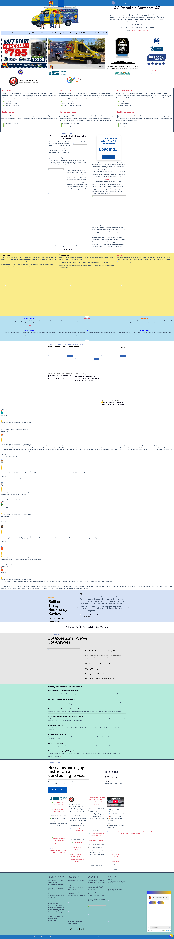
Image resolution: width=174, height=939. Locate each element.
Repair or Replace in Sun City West (76, 887)
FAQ (109, 885)
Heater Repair (7, 112)
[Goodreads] (83, 928)
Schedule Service (108, 157)
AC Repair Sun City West (74, 889)
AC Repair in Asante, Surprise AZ (56, 880)
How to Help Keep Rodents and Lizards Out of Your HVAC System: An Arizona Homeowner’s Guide (87, 378)
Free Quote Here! (117, 3)
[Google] (79, 928)
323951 (138, 30)
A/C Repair (6, 90)
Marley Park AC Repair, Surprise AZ (96, 880)
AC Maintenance (144, 330)
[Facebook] (69, 928)
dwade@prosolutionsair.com (112, 778)
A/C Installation (66, 90)
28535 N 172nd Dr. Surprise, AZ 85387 (113, 783)
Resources (110, 879)
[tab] (105, 650)
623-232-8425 (67, 249)
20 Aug (69, 355)
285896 (134, 30)
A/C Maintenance (124, 90)
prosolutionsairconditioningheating (64, 373)
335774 (142, 30)
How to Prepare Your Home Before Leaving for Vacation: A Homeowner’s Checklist (59, 377)
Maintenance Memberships (114, 895)
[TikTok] (71, 928)
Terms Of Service (156, 70)
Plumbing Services (67, 112)
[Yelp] (77, 928)
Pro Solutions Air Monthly (114, 892)
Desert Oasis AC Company (54, 882)
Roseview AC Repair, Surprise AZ (56, 895)
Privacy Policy (156, 67)
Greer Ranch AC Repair (93, 889)
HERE (60, 756)
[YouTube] (75, 928)
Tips (102, 400)
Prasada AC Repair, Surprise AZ (55, 897)
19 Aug (96, 358)
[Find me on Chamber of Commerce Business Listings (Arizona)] (156, 77)
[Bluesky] (81, 928)
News (109, 887)
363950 (146, 30)
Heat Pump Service (125, 112)
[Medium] (73, 928)
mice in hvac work (78, 373)
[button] (77, 607)
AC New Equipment (29, 330)
